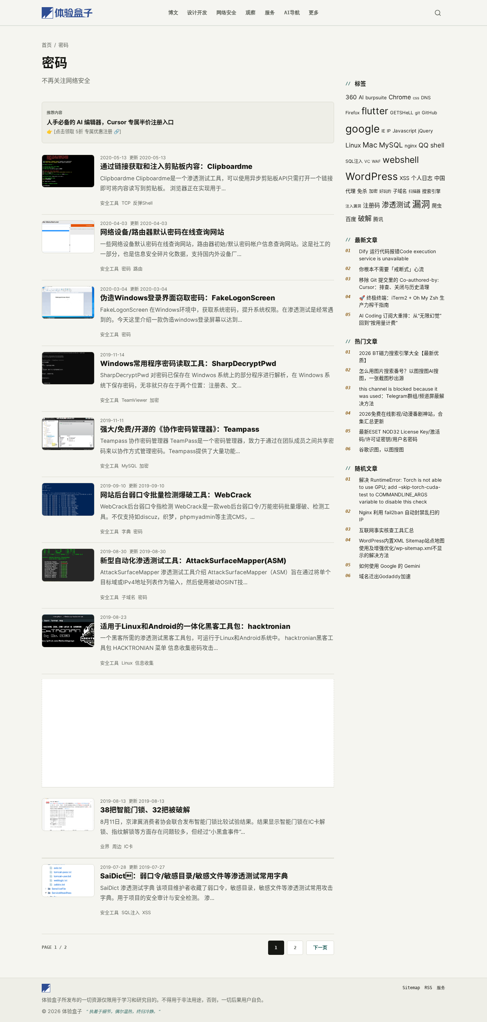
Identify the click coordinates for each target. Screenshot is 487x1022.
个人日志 (421, 178)
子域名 (128, 597)
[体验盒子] (67, 12)
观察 (251, 12)
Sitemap (411, 987)
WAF (376, 161)
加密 (154, 400)
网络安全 (226, 12)
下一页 (320, 947)
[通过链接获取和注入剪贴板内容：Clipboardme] (68, 171)
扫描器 (414, 191)
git (417, 112)
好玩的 (385, 191)
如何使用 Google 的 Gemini (389, 566)
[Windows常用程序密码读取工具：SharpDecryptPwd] (68, 368)
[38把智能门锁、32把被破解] (68, 814)
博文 (173, 12)
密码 (126, 268)
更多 (314, 12)
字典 (126, 531)
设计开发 (197, 12)
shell (437, 145)
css (416, 97)
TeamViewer (134, 400)
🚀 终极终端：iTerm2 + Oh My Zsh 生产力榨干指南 (402, 301)
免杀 (362, 191)
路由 (138, 268)
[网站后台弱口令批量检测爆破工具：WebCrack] (68, 499)
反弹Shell (143, 203)
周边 (117, 846)
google (362, 128)
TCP (126, 203)
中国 (439, 178)
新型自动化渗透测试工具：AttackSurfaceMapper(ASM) (193, 560)
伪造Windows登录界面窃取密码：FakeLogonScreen (187, 298)
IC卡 (128, 846)
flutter (375, 110)
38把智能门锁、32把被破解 (145, 810)
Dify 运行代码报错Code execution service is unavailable (397, 255)
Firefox (352, 112)
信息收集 (144, 663)
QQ (424, 145)
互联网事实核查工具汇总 (386, 530)
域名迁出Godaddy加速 (385, 576)
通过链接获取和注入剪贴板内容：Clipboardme (176, 166)
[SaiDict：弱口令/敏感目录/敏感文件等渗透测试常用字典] (68, 880)
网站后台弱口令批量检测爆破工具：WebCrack (175, 495)
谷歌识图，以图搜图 (381, 449)
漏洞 (421, 204)
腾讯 (378, 219)
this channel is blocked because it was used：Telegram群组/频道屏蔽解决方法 (401, 396)
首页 (47, 45)
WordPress (371, 176)
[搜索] (437, 12)
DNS (426, 97)
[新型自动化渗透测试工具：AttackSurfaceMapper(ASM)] (68, 565)
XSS (146, 912)
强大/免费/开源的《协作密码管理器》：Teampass (179, 429)
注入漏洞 (353, 206)
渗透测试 (396, 205)
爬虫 (437, 205)
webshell (401, 159)
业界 (104, 846)
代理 (350, 191)
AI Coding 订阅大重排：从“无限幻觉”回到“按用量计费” (400, 319)
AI (361, 97)
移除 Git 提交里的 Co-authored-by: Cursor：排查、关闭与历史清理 (399, 283)
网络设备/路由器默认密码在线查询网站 (162, 232)
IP (389, 131)
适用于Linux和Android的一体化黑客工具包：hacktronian (195, 626)
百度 (350, 219)
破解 (364, 218)
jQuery (425, 131)
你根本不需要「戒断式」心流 (391, 269)
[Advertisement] (188, 733)
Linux (127, 663)
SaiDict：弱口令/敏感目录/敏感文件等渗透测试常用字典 (194, 876)
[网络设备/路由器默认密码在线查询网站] (68, 237)
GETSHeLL (401, 112)
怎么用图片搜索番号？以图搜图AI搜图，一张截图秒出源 (399, 374)
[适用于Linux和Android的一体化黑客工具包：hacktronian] (68, 630)
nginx (411, 146)
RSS (428, 987)
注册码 (371, 205)
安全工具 (109, 203)
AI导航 (292, 12)
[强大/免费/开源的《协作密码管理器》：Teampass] (68, 434)
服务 (270, 12)
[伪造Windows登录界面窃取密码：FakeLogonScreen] (68, 302)
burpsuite (376, 97)
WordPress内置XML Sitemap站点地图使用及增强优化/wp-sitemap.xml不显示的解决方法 (402, 548)
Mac (370, 144)
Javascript (404, 131)
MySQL (129, 466)
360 (351, 97)
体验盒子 (72, 1011)
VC (367, 161)
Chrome (400, 97)
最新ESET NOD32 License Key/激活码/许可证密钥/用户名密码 (399, 435)
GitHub (429, 112)
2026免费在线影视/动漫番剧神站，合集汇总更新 (401, 417)
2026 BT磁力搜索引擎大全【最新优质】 (399, 356)
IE (383, 131)
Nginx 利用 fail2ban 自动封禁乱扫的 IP (399, 516)
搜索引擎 (431, 191)
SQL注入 (131, 912)
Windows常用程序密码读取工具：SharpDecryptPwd (188, 363)
